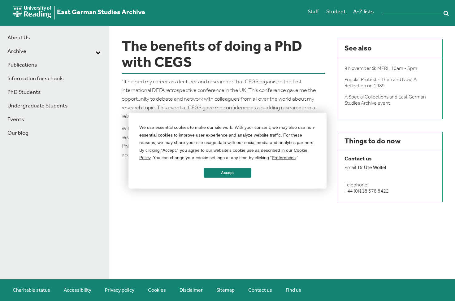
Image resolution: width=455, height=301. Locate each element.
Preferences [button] (284, 157)
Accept (227, 173)
